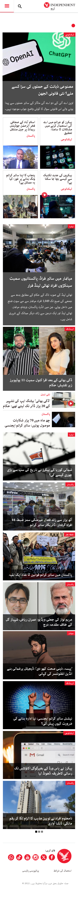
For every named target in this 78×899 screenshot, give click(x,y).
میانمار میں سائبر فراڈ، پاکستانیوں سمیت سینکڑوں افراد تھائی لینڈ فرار (40, 282)
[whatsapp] (11, 857)
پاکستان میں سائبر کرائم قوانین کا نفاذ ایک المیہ (40, 574)
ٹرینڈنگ (70, 329)
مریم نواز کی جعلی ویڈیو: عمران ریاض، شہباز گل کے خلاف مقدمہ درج (39, 622)
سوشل (71, 633)
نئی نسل (45, 394)
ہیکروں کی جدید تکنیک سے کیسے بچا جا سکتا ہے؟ (57, 178)
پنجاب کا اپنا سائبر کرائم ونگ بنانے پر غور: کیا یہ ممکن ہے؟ (20, 178)
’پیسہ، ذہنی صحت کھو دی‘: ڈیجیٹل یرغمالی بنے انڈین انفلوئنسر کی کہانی (39, 671)
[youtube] (27, 857)
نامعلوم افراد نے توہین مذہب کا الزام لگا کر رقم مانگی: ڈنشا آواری (40, 821)
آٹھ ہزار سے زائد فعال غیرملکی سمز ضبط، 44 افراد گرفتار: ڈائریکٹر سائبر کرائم (41, 522)
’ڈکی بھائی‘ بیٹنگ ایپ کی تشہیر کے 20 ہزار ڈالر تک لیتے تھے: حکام (26, 403)
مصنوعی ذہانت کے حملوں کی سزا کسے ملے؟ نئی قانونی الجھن (42, 90)
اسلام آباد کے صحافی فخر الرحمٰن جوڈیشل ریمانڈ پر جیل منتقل (22, 125)
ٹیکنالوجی (69, 34)
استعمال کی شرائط (62, 871)
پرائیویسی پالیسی (30, 871)
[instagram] (35, 857)
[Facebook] (52, 857)
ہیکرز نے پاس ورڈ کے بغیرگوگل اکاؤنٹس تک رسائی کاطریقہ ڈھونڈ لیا (43, 771)
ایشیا (71, 226)
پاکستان (30, 136)
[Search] (20, 6)
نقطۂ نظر (69, 534)
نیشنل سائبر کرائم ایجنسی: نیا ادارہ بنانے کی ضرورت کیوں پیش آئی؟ (42, 721)
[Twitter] (44, 857)
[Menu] (7, 6)
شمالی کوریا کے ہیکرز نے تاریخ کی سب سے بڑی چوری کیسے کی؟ (39, 472)
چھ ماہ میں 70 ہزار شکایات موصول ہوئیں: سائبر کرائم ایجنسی (27, 423)
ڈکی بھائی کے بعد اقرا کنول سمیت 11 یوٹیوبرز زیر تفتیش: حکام (41, 383)
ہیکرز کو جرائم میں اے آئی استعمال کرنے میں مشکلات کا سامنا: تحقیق (57, 127)
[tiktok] (19, 857)
